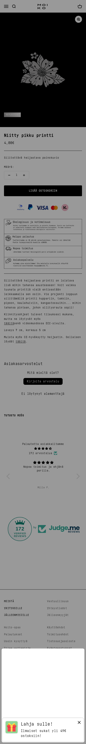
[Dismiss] (79, 723)
